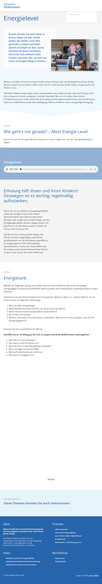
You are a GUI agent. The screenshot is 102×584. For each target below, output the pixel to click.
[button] (98, 5)
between (9, 4)
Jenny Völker (94, 575)
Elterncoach (12, 7)
